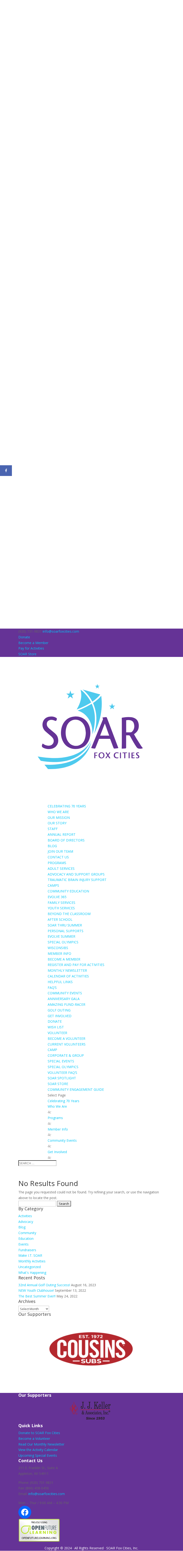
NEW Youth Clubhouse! (36, 1290)
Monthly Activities (32, 1261)
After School (60, 919)
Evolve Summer (61, 936)
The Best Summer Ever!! (37, 1296)
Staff (53, 828)
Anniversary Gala (64, 998)
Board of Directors (66, 840)
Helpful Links (60, 982)
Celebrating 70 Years (67, 806)
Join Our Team (60, 851)
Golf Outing (59, 1010)
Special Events (61, 1061)
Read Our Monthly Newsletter (41, 1444)
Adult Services (61, 868)
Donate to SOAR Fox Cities (39, 1433)
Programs (57, 863)
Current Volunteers (67, 1044)
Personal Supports (65, 931)
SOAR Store (27, 654)
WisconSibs (58, 948)
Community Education (68, 891)
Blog (52, 846)
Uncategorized (29, 1267)
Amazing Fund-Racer (66, 1004)
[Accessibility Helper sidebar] (5, 5)
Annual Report (62, 834)
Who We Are (58, 812)
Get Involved (59, 1016)
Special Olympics (63, 942)
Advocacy (25, 1221)
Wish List (56, 1027)
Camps (53, 885)
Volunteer (57, 1033)
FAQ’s (52, 987)
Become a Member (33, 642)
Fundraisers (27, 1250)
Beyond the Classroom (69, 913)
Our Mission (59, 817)
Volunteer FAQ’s (62, 1072)
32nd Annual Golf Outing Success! (44, 1285)
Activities (25, 1216)
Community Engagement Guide (76, 1089)
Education (26, 1238)
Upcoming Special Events (37, 1455)
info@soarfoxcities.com (46, 1493)
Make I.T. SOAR (30, 1255)
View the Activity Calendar (38, 1449)
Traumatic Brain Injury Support (77, 879)
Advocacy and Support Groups (76, 874)
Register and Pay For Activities (76, 964)
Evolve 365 (57, 897)
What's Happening (32, 1272)
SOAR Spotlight (62, 1078)
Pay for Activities (31, 648)
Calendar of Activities (68, 976)
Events (23, 1244)
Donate (24, 637)
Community (27, 1233)
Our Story (57, 823)
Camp (52, 1049)
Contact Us (58, 857)
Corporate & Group (66, 1055)
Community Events (65, 993)
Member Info (59, 953)
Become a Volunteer (66, 1038)
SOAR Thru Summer (65, 925)
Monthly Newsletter (67, 970)
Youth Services (61, 908)
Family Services (61, 902)
